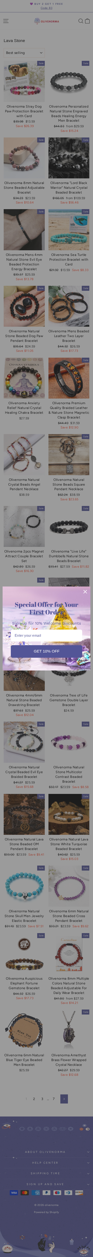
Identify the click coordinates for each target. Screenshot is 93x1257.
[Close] (85, 591)
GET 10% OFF (46, 651)
